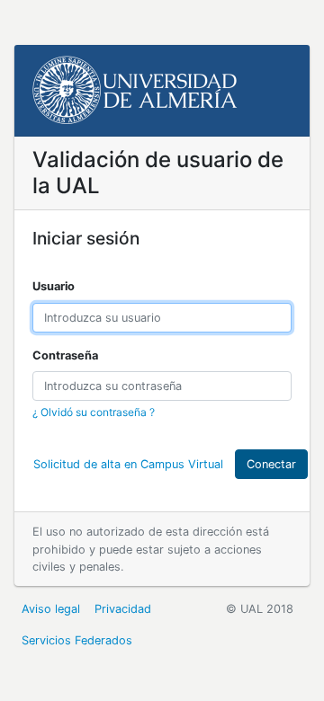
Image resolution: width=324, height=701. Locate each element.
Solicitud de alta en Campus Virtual (128, 464)
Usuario (53, 286)
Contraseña (65, 355)
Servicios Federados (77, 640)
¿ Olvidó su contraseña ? (93, 412)
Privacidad (122, 609)
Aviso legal (51, 609)
